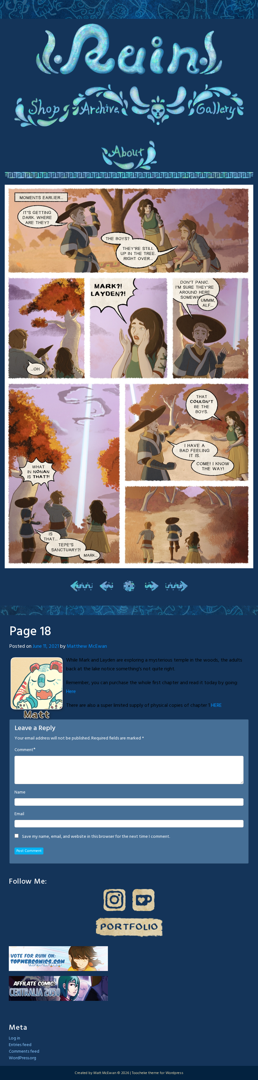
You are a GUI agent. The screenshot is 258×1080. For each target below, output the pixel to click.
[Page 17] (106, 585)
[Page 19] (151, 585)
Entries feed (20, 1045)
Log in (14, 1038)
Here (71, 692)
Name (19, 792)
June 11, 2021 (46, 646)
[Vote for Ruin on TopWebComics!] (58, 958)
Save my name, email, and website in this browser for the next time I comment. (96, 837)
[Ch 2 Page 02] (176, 585)
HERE (216, 705)
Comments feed (24, 1051)
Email (19, 814)
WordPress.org (22, 1058)
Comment (23, 750)
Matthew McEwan (87, 646)
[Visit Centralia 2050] (58, 988)
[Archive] (129, 585)
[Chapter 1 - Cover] (81, 585)
